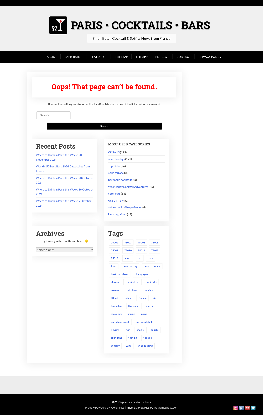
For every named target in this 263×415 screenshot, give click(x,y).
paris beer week (120, 321)
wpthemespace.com (166, 407)
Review (115, 329)
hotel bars (114, 193)
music (131, 313)
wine (129, 345)
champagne (141, 274)
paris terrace (116, 172)
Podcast (162, 56)
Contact (184, 56)
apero (127, 258)
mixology (116, 313)
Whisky (115, 345)
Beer (113, 266)
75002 (114, 242)
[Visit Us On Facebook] (241, 407)
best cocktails (152, 266)
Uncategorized (117, 214)
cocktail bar (132, 282)
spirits (155, 329)
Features (97, 56)
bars (150, 258)
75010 (128, 250)
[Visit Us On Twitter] (253, 407)
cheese (115, 282)
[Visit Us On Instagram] (235, 407)
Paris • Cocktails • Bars (136, 402)
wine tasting (145, 345)
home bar (116, 305)
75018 (114, 258)
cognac (115, 290)
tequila (147, 337)
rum (128, 329)
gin (154, 297)
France (142, 297)
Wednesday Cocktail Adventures (128, 186)
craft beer (131, 290)
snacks (141, 329)
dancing (148, 290)
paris (144, 313)
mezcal (150, 305)
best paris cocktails (120, 179)
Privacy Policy (210, 56)
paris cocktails (144, 321)
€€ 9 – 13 (114, 152)
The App (142, 56)
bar (140, 258)
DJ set (114, 297)
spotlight (116, 337)
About (52, 56)
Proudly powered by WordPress (104, 407)
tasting (132, 337)
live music (134, 305)
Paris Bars (72, 56)
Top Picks (114, 166)
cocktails (151, 282)
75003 (128, 242)
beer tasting (130, 266)
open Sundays (116, 159)
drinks (128, 297)
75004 (141, 242)
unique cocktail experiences (125, 207)
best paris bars (119, 274)
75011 (141, 250)
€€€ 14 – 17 (115, 200)
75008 (154, 242)
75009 (114, 250)
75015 (154, 250)
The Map (121, 56)
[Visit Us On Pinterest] (247, 407)
